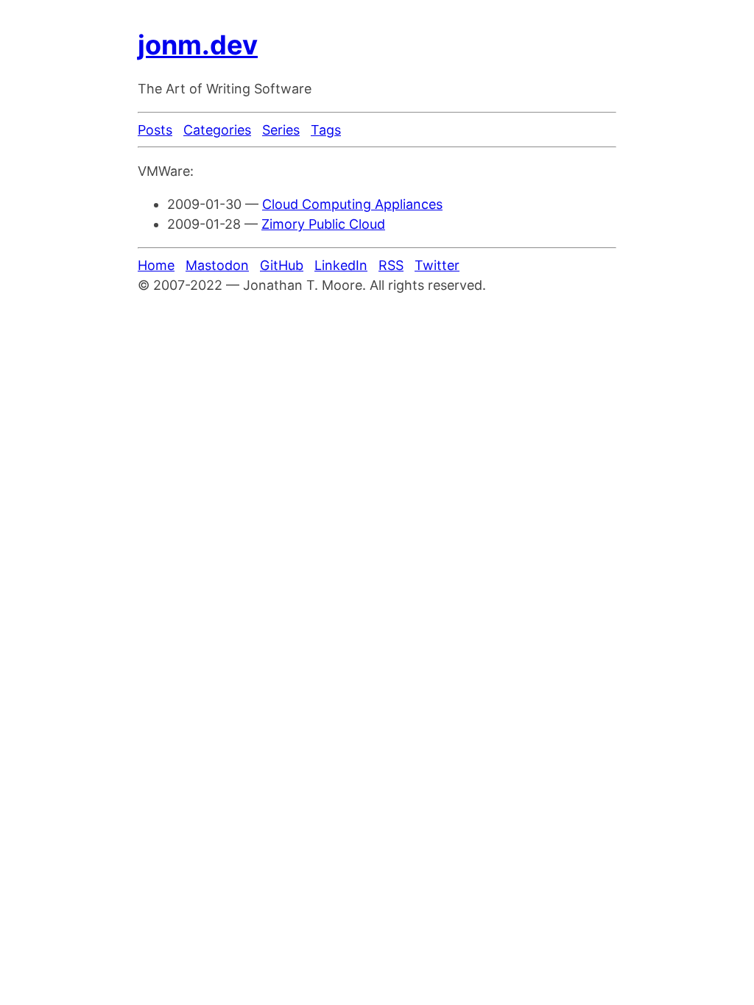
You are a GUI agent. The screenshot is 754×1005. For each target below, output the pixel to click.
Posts (155, 130)
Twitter (437, 265)
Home (156, 265)
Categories (217, 130)
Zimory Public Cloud (323, 224)
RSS (391, 265)
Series (281, 130)
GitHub (281, 265)
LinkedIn (340, 265)
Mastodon (217, 265)
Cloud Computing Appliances (352, 204)
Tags (326, 130)
